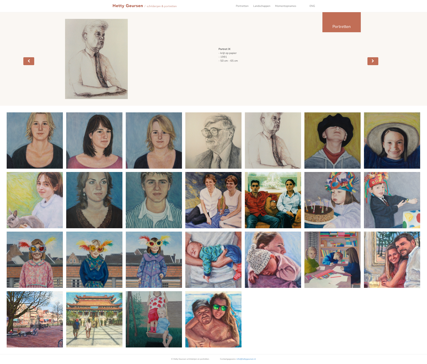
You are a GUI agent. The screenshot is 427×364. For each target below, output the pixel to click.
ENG (308, 6)
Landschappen (261, 6)
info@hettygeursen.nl (246, 359)
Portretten (242, 6)
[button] (28, 61)
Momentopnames (285, 6)
